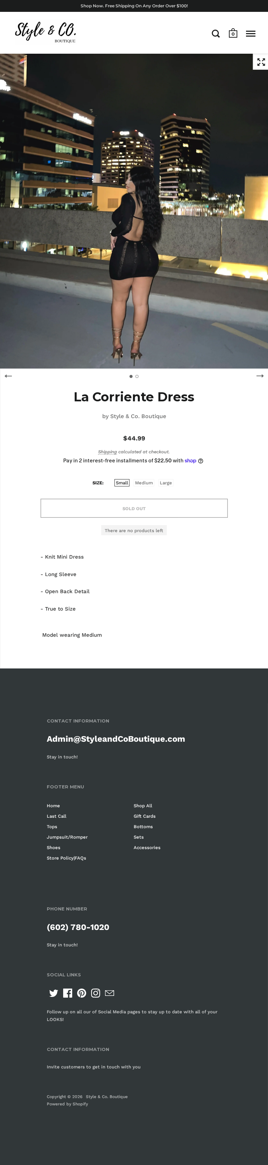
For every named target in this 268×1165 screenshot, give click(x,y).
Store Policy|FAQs (66, 858)
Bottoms (143, 826)
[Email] (109, 993)
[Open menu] (250, 33)
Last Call (56, 816)
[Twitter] (53, 993)
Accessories (147, 847)
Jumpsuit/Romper (67, 837)
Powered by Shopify (67, 1104)
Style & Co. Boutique (138, 416)
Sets (139, 837)
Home (53, 805)
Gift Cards (145, 816)
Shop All (143, 805)
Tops (52, 826)
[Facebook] (67, 993)
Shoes (53, 847)
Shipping (107, 451)
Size (97, 482)
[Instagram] (95, 993)
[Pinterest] (81, 993)
